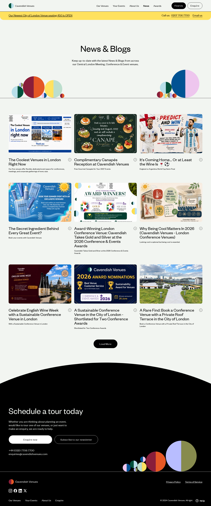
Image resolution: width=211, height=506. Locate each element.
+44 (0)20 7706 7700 (21, 450)
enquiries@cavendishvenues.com (28, 454)
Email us (197, 15)
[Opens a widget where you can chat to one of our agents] (200, 501)
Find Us (179, 5)
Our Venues (15, 500)
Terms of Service (193, 481)
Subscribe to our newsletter (76, 439)
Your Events (31, 500)
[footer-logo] (87, 481)
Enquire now (30, 439)
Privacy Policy (173, 481)
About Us (46, 500)
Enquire (194, 5)
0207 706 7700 (180, 15)
